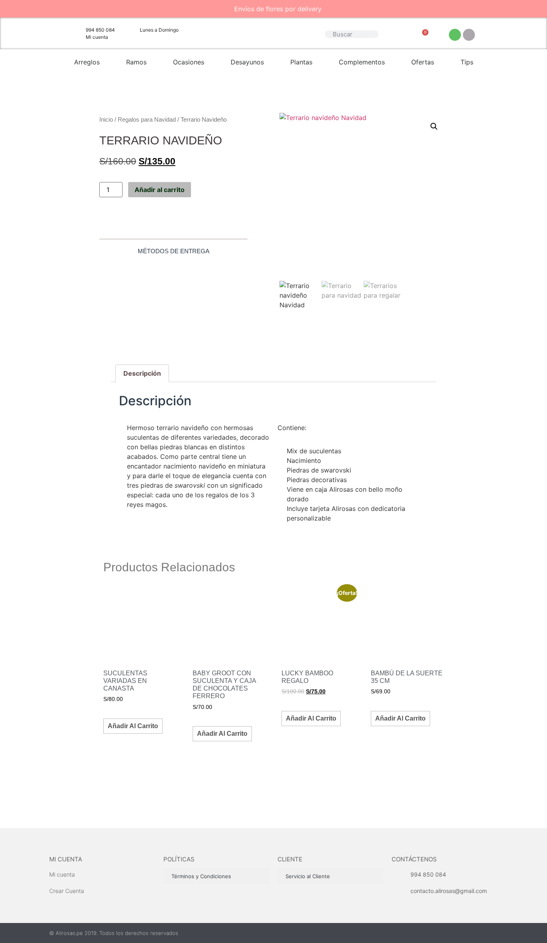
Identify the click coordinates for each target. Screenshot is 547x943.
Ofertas (422, 62)
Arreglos (87, 62)
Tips (467, 62)
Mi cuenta (65, 859)
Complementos (362, 62)
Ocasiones (188, 62)
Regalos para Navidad (147, 119)
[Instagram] (469, 35)
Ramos (136, 62)
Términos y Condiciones (201, 876)
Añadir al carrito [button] (133, 726)
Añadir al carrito (160, 190)
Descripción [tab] (142, 373)
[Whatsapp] (455, 35)
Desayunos (247, 62)
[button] (434, 126)
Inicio (106, 119)
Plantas (301, 62)
